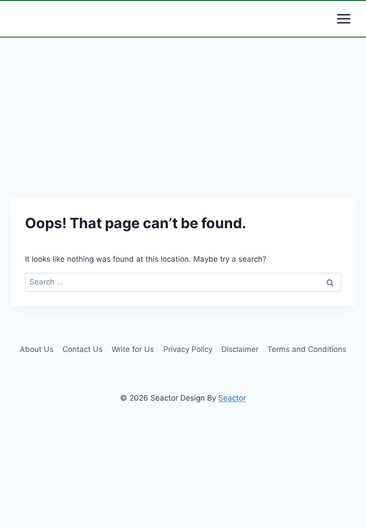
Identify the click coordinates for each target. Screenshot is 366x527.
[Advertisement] (183, 121)
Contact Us (82, 349)
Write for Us (133, 349)
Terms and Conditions (306, 349)
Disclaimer (239, 349)
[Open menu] (343, 18)
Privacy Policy (187, 349)
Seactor (232, 397)
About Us (37, 349)
